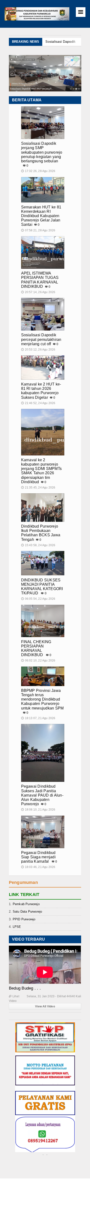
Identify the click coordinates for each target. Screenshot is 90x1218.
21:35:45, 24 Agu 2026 (38, 487)
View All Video (45, 1006)
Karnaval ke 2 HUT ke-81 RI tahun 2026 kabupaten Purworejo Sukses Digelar (41, 390)
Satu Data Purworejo (27, 911)
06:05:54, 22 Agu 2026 (38, 598)
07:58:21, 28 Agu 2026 (38, 230)
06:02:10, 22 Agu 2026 (38, 660)
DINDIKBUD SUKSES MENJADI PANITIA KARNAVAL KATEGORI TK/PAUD (42, 586)
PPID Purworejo (24, 919)
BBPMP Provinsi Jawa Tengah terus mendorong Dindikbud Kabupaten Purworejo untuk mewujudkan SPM (42, 699)
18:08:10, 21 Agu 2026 (38, 809)
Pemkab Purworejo (26, 904)
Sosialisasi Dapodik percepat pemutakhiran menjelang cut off (41, 339)
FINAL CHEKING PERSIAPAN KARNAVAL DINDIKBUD (36, 648)
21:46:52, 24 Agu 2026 (38, 403)
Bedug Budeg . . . (25, 988)
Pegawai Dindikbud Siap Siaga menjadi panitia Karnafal (38, 857)
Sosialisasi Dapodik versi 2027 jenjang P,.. (31, 88)
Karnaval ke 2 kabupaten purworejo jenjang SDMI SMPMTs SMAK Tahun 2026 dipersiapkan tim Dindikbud (41, 471)
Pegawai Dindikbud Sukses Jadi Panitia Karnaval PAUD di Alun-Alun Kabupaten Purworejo (42, 795)
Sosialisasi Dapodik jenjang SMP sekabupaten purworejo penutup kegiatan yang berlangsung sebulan (41, 152)
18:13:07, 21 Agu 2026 (38, 718)
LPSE (17, 927)
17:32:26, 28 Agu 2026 (38, 171)
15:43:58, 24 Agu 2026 (38, 545)
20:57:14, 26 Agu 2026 (38, 292)
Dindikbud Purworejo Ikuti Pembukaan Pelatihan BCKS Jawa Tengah (40, 533)
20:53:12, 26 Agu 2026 (38, 349)
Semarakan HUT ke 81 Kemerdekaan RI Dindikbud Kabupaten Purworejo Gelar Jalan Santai (41, 216)
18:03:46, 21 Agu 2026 (38, 867)
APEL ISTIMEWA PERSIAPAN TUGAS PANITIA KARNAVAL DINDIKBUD (40, 280)
